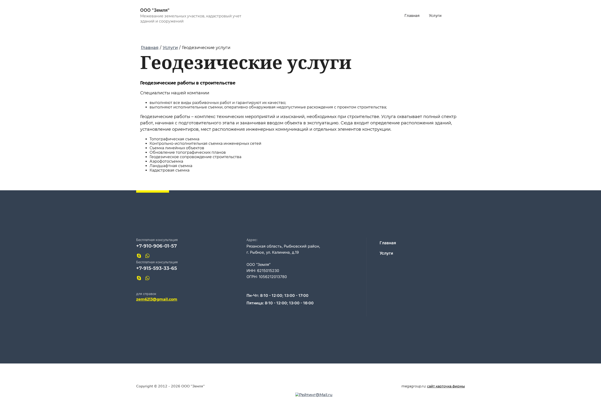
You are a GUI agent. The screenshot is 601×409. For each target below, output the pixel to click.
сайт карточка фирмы (446, 386)
